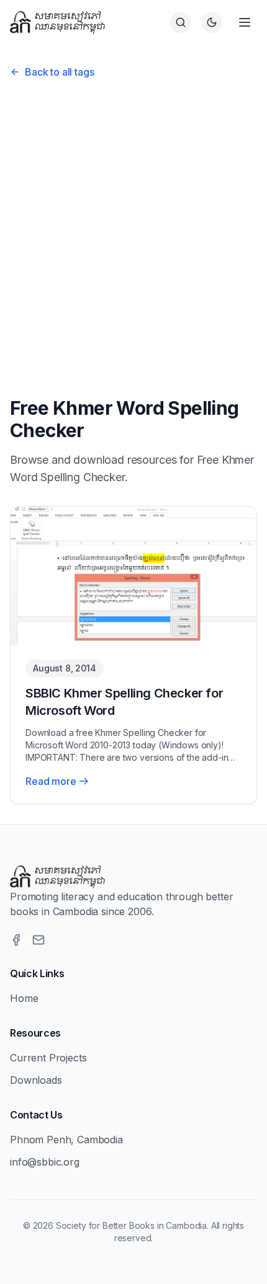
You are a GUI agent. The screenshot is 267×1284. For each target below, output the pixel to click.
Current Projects (48, 1058)
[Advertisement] (133, 233)
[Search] (180, 22)
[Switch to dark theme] (211, 22)
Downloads (36, 1080)
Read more (50, 781)
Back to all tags (59, 72)
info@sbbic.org (44, 1162)
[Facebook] (16, 940)
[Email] (38, 940)
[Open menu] (244, 22)
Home (24, 998)
